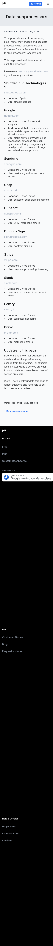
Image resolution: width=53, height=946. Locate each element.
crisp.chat (10, 190)
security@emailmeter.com (33, 71)
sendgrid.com (13, 164)
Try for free (35, 4)
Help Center (9, 826)
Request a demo (12, 651)
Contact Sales (10, 833)
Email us (7, 840)
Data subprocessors (17, 411)
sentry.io (9, 309)
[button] (48, 4)
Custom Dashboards (14, 460)
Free (4, 447)
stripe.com (11, 260)
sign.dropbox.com (15, 236)
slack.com (10, 283)
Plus (4, 454)
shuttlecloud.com (15, 92)
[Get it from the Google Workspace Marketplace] (27, 477)
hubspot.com (12, 213)
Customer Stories (12, 637)
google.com (11, 115)
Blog (5, 644)
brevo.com (11, 332)
